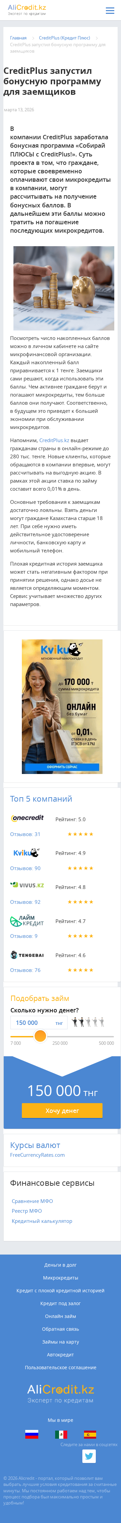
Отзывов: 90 (25, 868)
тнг (59, 1023)
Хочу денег (62, 1111)
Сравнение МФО (32, 1201)
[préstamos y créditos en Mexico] (61, 1435)
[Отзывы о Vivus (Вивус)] (27, 888)
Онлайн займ (60, 1316)
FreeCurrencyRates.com (37, 1154)
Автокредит (60, 1354)
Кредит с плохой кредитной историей (60, 1290)
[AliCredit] (38, 10)
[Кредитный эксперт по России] (31, 1434)
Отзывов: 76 (25, 970)
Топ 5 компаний (41, 798)
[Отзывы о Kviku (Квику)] (27, 854)
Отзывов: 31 (25, 834)
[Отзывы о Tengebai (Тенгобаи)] (27, 956)
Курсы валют (35, 1145)
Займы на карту (60, 1342)
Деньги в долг (60, 1265)
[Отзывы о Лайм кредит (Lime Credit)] (27, 922)
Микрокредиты (60, 1277)
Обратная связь (60, 1329)
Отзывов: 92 (25, 901)
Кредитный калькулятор (42, 1220)
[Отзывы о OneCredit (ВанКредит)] (27, 820)
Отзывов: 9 (24, 935)
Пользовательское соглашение (60, 1367)
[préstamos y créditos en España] (90, 1435)
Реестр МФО (27, 1210)
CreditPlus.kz (54, 440)
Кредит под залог (60, 1303)
